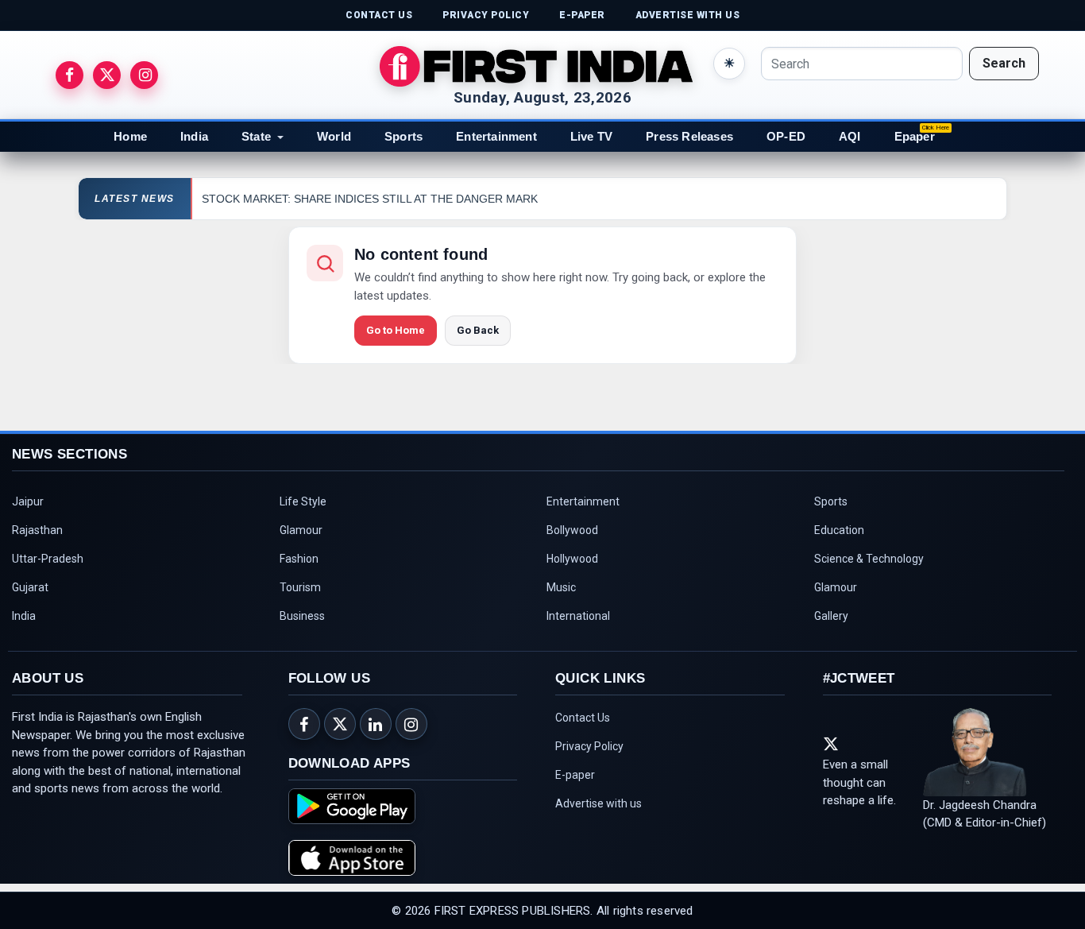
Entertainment (496, 136)
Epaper (914, 136)
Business (302, 616)
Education (839, 530)
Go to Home (395, 330)
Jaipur (28, 501)
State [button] (256, 136)
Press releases (689, 136)
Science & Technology (869, 558)
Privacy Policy (589, 746)
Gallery (831, 616)
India (194, 136)
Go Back (478, 330)
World (334, 136)
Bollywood (572, 530)
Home (130, 136)
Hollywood (572, 558)
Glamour (301, 530)
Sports (403, 136)
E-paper (575, 774)
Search (1004, 63)
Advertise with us (598, 803)
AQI (850, 136)
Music (561, 587)
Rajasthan (37, 530)
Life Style (303, 501)
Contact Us (582, 717)
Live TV (591, 136)
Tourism (300, 587)
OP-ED (785, 136)
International (578, 616)
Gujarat (30, 587)
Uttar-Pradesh (47, 558)
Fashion (299, 558)
